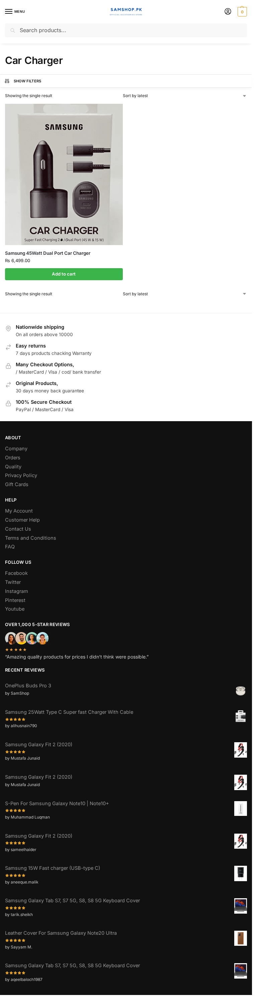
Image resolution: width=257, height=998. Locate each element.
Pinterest (15, 600)
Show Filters (27, 81)
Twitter (13, 582)
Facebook (16, 573)
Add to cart (64, 274)
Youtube (14, 609)
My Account (19, 511)
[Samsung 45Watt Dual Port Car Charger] (64, 174)
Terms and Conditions (30, 538)
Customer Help (22, 520)
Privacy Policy (21, 475)
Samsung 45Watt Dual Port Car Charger (47, 253)
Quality (13, 467)
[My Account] (228, 11)
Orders (12, 458)
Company (16, 449)
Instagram (16, 591)
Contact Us (18, 529)
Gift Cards (16, 484)
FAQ (10, 547)
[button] (241, 11)
